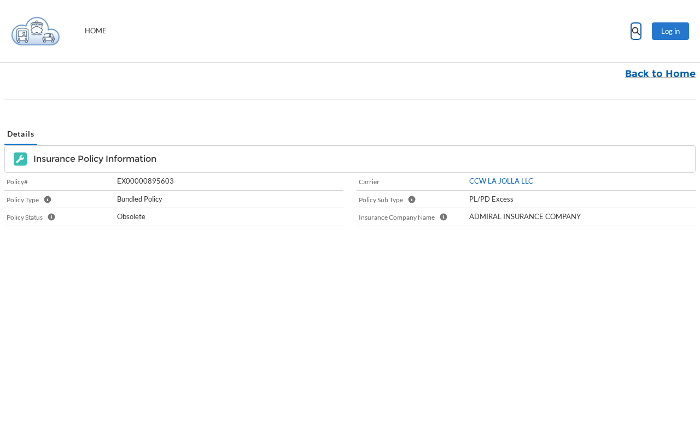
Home (96, 30)
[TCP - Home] (35, 31)
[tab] (20, 134)
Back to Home (660, 74)
